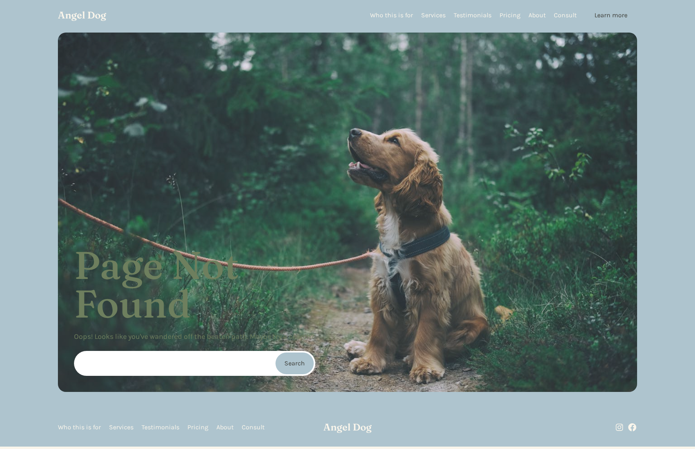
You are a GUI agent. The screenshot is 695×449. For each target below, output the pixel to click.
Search (294, 363)
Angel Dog (82, 15)
